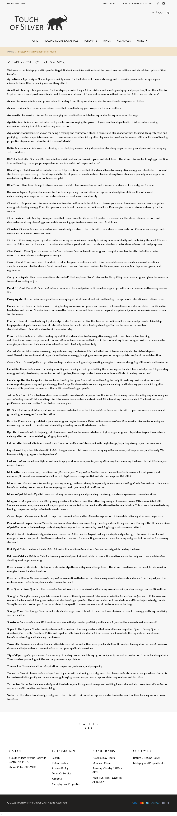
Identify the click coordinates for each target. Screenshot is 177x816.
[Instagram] (163, 3)
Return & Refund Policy (146, 757)
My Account (109, 3)
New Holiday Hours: (103, 757)
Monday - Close (101, 763)
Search (56, 757)
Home (10, 51)
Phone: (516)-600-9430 (22, 767)
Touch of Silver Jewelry (30, 802)
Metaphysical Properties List (149, 763)
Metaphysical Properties (66, 784)
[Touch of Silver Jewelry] (38, 21)
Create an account (142, 3)
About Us (57, 778)
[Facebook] (157, 3)
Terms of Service (61, 773)
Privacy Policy (60, 768)
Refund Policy (60, 763)
